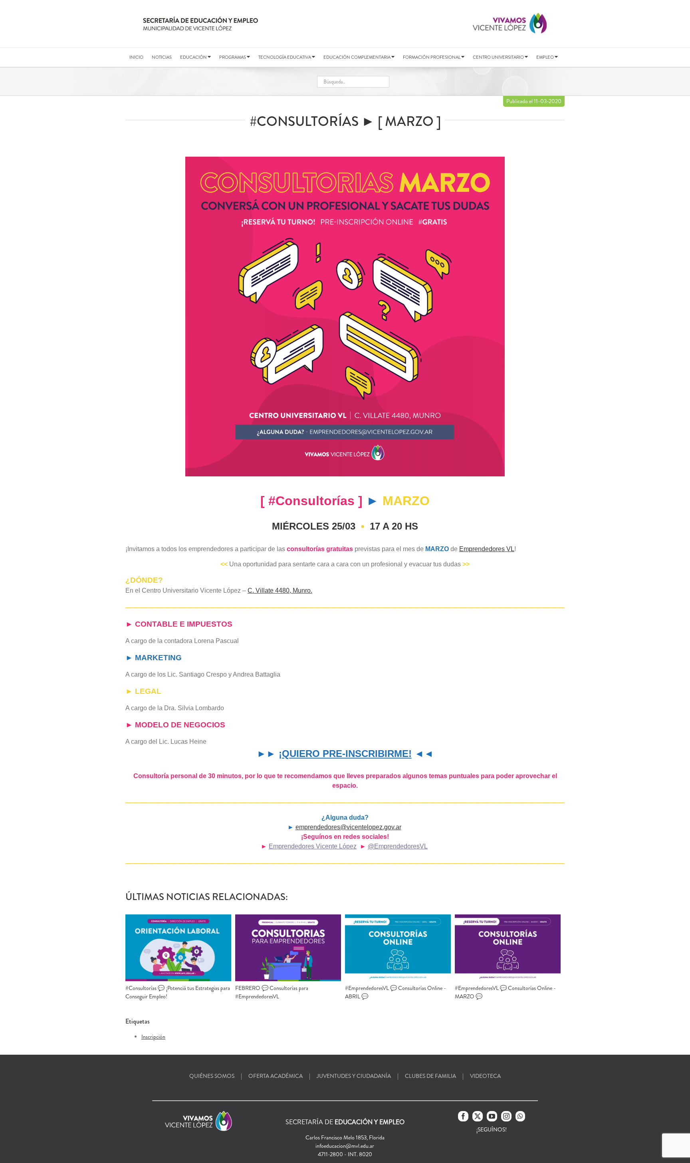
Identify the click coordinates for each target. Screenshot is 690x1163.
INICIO (136, 57)
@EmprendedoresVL (398, 846)
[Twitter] (477, 1116)
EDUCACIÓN (194, 57)
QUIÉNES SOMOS (211, 1076)
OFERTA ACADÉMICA (275, 1076)
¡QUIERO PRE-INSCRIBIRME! (345, 753)
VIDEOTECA (485, 1076)
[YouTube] (492, 1116)
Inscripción (153, 1037)
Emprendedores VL (486, 549)
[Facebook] (463, 1116)
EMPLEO (545, 57)
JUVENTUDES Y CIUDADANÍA (354, 1076)
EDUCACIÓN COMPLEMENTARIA (357, 57)
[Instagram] (506, 1116)
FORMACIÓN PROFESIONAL (432, 57)
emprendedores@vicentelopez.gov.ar (348, 827)
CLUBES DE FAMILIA (430, 1076)
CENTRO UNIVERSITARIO (499, 57)
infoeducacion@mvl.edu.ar (344, 1146)
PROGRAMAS (233, 57)
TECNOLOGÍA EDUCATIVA (285, 57)
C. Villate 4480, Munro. (280, 590)
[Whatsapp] (520, 1116)
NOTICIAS (162, 57)
